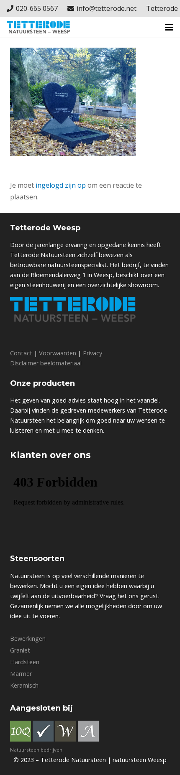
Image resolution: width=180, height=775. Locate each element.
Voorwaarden (57, 353)
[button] (169, 27)
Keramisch (24, 685)
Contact (21, 353)
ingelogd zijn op (61, 185)
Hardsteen (24, 662)
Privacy (92, 353)
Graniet (20, 650)
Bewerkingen (28, 638)
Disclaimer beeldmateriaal (46, 363)
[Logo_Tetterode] (38, 27)
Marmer (21, 674)
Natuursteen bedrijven (36, 750)
